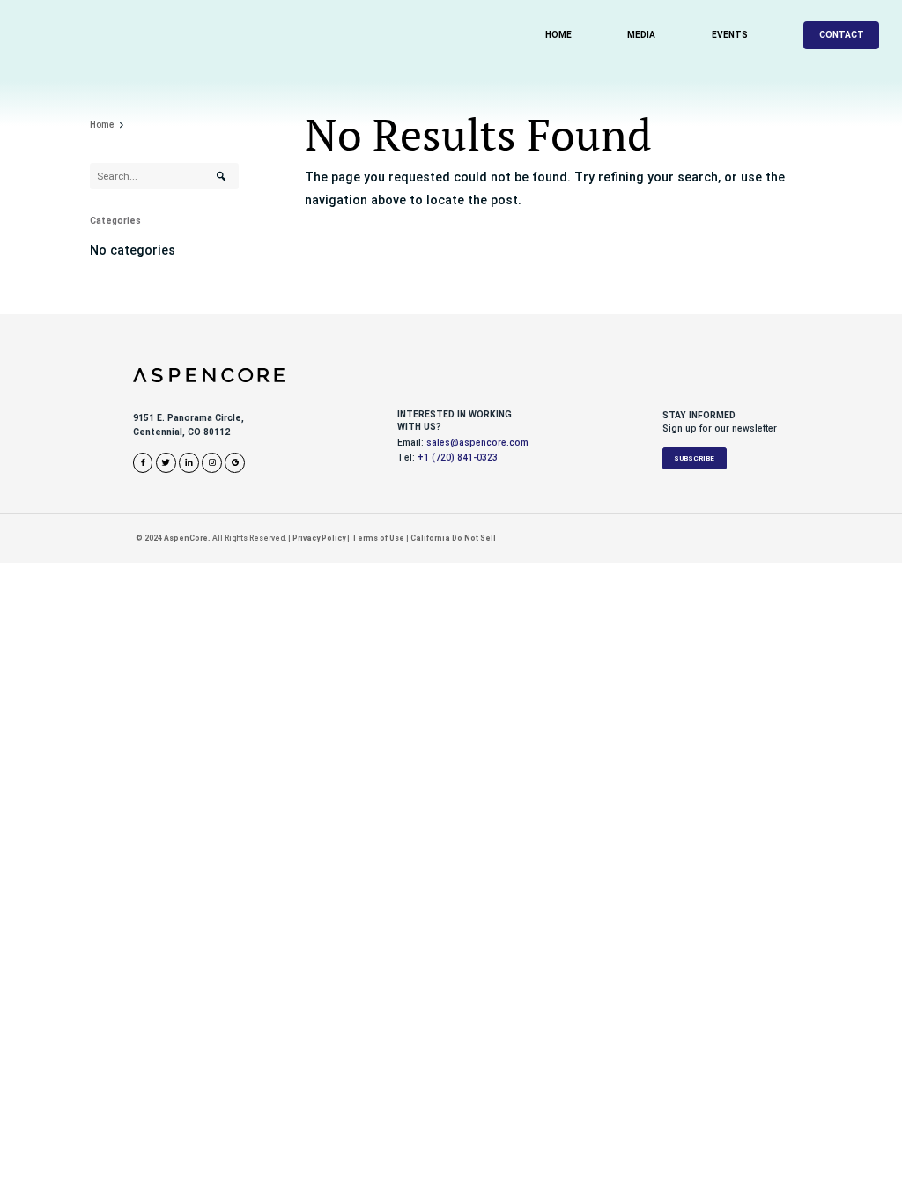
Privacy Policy (318, 538)
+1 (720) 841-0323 (458, 457)
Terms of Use (377, 538)
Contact (841, 35)
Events (730, 35)
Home (558, 35)
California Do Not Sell (453, 538)
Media (641, 35)
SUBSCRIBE (694, 458)
